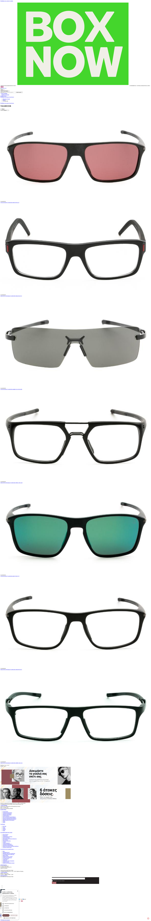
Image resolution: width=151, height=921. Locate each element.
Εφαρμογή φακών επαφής (8, 856)
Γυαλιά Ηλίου (5, 811)
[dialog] (10, 905)
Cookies (4, 841)
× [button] (17, 891)
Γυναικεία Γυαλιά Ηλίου (7, 812)
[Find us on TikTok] (3, 887)
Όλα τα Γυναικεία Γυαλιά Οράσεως (9, 817)
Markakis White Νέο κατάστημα (9, 853)
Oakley (4, 828)
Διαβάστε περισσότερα (11, 901)
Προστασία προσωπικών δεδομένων (10, 838)
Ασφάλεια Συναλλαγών (7, 844)
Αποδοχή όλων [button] (6, 915)
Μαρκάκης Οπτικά (6, 99)
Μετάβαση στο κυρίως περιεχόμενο (7, 97)
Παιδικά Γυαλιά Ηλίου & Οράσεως (9, 819)
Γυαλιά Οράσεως (6, 815)
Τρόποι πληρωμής (6, 842)
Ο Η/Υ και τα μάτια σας (7, 857)
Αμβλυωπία (5, 859)
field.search (2, 92)
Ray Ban (4, 826)
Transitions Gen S (6, 852)
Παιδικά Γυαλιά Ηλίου (7, 814)
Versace (4, 829)
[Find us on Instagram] (3, 886)
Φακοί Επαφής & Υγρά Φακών (8, 820)
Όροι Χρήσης (5, 839)
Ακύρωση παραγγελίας (7, 847)
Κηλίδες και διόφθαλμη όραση (8, 862)
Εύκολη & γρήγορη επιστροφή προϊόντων (11, 846)
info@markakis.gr (3, 875)
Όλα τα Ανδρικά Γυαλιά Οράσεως (9, 816)
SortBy (1, 110)
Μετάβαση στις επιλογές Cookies (6, 0)
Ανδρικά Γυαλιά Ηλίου (7, 813)
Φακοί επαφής (5, 855)
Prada (4, 830)
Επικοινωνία (5, 835)
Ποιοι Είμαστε (5, 834)
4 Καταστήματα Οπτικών (7, 836)
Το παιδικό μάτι (6, 858)
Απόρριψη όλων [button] (14, 915)
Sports (4, 822)
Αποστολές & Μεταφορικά (8, 845)
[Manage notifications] (148, 918)
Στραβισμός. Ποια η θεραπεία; (8, 860)
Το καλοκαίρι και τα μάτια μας (8, 854)
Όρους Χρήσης (61, 880)
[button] (0, 203)
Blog (4, 851)
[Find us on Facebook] (3, 885)
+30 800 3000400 (3, 805)
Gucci (4, 827)
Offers (4, 821)
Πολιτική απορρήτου (7, 840)
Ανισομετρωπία (6, 861)
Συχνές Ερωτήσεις (6, 837)
